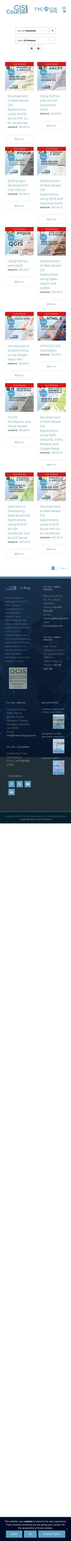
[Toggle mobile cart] (64, 11)
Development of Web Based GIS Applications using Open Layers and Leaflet (50, 274)
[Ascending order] (52, 30)
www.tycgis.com (53, 625)
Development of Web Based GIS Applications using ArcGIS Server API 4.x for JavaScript (50, 520)
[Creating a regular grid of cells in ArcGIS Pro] (53, 721)
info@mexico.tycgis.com (21, 735)
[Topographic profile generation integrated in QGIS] (53, 746)
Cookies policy (51, 1534)
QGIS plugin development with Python (18, 185)
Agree (14, 1534)
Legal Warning (27, 819)
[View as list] (38, 48)
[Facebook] (11, 784)
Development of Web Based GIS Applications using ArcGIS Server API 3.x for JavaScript (18, 109)
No (30, 1534)
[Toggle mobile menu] (64, 8)
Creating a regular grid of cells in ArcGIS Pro (53, 710)
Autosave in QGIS (50, 758)
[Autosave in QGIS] (53, 767)
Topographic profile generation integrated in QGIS (54, 735)
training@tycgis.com (56, 618)
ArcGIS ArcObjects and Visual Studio (19, 421)
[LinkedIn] (11, 792)
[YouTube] (28, 784)
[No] (67, 1529)
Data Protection (44, 819)
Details (20, 139)
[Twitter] (20, 784)
